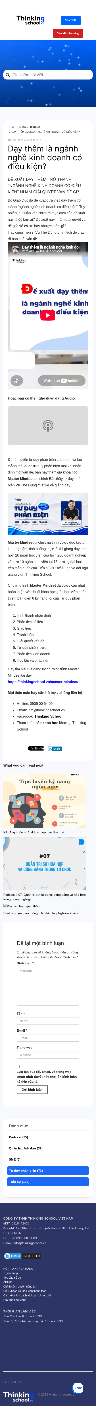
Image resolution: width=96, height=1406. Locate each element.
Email (22, 1030)
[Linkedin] (52, 1382)
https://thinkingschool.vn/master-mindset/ (43, 682)
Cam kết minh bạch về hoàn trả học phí (27, 1295)
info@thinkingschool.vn (30, 1243)
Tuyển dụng (10, 1273)
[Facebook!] (25, 1382)
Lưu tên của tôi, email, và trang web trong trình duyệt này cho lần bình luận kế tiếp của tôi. (47, 1076)
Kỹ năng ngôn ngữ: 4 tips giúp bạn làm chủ (33, 832)
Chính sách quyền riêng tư (19, 1286)
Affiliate (7, 1282)
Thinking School (48, 716)
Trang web (25, 1047)
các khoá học (46, 723)
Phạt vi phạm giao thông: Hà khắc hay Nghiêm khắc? (40, 913)
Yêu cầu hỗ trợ (12, 1277)
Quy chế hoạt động (14, 1300)
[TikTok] (45, 1382)
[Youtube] (32, 1382)
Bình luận (25, 963)
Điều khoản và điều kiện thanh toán (24, 1291)
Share (56, 748)
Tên (21, 1013)
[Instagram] (38, 1382)
